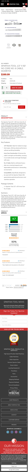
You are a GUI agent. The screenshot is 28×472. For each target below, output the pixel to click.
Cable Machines (14, 356)
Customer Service (14, 420)
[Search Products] (24, 7)
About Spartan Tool (14, 405)
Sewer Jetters (14, 365)
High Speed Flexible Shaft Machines (14, 354)
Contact (14, 415)
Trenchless (14, 371)
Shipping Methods (14, 379)
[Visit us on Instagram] (16, 432)
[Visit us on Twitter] (7, 432)
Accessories (14, 376)
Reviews (14, 424)
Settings (14, 463)
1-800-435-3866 (5, 1)
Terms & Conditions (14, 385)
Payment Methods (14, 382)
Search (21, 107)
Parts (14, 374)
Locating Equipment (14, 368)
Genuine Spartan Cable (14, 362)
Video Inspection (14, 359)
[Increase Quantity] (2, 87)
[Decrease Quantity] (2, 88)
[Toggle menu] (2, 4)
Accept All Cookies (14, 469)
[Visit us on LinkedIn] (20, 432)
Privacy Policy (14, 388)
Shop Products (14, 400)
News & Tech (14, 410)
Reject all (14, 466)
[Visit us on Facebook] (12, 432)
